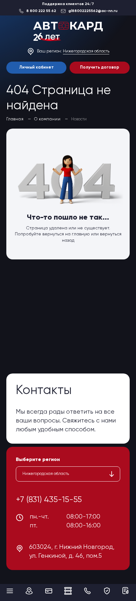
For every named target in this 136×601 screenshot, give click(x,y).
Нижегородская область (86, 51)
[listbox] (68, 474)
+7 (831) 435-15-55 (49, 500)
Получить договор (99, 67)
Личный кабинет (36, 67)
